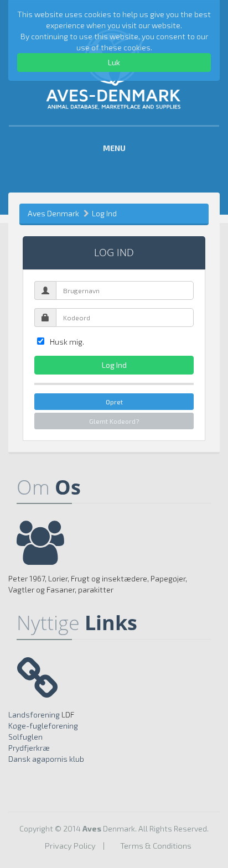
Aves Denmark (53, 213)
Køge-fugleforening (43, 725)
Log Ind (104, 213)
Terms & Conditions (155, 845)
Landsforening (34, 714)
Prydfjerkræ (29, 747)
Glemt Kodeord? (114, 421)
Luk (114, 62)
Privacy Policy (70, 845)
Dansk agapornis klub (46, 758)
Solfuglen (25, 736)
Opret (114, 402)
